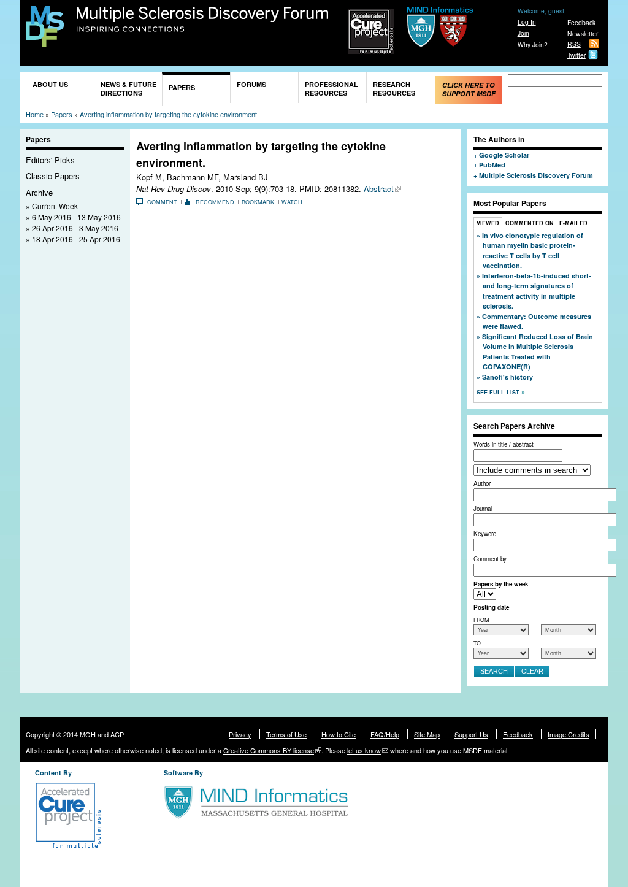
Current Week (55, 206)
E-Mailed (573, 223)
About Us (50, 84)
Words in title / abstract (503, 444)
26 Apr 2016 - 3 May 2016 (75, 228)
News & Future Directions (128, 89)
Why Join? (533, 44)
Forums (251, 84)
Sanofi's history (507, 377)
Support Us (471, 734)
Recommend (215, 202)
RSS (574, 43)
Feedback (581, 22)
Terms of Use (286, 734)
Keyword (484, 533)
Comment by (490, 559)
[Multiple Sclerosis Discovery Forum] (45, 41)
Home (35, 114)
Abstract (379, 188)
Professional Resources (331, 89)
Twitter (576, 55)
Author (482, 483)
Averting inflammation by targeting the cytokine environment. (169, 114)
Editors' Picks (50, 160)
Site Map (427, 734)
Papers (182, 87)
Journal (482, 508)
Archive (39, 192)
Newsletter (582, 33)
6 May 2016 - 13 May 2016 (76, 217)
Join (523, 32)
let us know (364, 750)
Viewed (488, 223)
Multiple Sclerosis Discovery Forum (202, 19)
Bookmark (258, 202)
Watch (291, 202)
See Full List (499, 392)
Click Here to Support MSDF (469, 89)
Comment (162, 202)
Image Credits (568, 734)
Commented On (529, 223)
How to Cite (338, 734)
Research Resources (394, 89)
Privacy (240, 734)
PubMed (492, 164)
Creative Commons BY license (268, 750)
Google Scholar (504, 154)
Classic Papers (53, 176)
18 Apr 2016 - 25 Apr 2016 (76, 239)
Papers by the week (500, 584)
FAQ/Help (384, 734)
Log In (527, 21)
